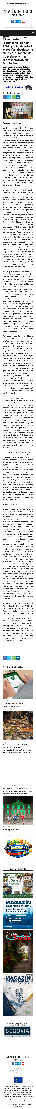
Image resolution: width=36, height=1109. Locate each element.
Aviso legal (18, 1069)
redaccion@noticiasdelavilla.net (18, 3)
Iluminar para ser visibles (12, 830)
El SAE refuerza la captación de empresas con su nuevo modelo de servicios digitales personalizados (16, 706)
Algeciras (5, 38)
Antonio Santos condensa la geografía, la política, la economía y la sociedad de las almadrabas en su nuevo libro (17, 791)
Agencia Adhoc (18, 1106)
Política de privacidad (18, 1070)
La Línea (17, 40)
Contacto (18, 1072)
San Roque (26, 40)
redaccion (8, 93)
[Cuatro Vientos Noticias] (18, 13)
